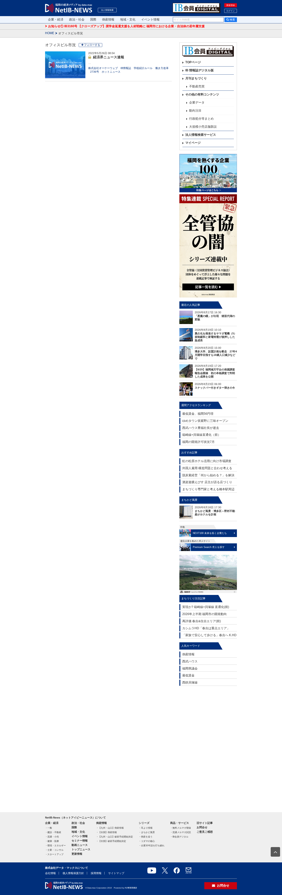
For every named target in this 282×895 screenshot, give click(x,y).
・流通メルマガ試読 (180, 832)
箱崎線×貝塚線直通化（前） (201, 434)
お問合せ (202, 827)
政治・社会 (76, 19)
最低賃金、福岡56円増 (197, 413)
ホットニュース (111, 71)
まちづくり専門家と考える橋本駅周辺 (208, 489)
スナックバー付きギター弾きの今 (215, 387)
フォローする (92, 44)
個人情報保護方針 (73, 873)
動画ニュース (80, 844)
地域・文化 (127, 19)
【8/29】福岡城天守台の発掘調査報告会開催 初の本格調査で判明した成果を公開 (215, 373)
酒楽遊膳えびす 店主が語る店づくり (207, 482)
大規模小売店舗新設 (203, 126)
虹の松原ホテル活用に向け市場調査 (206, 461)
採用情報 (96, 873)
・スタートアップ (54, 854)
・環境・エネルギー (55, 845)
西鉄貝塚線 (190, 682)
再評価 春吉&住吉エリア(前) (201, 621)
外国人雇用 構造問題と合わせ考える (207, 468)
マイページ (193, 142)
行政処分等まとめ (201, 118)
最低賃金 (188, 675)
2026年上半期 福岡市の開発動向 (204, 614)
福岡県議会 (190, 668)
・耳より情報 (146, 828)
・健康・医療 (52, 841)
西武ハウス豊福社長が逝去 (200, 427)
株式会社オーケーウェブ (103, 68)
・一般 (48, 828)
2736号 (94, 71)
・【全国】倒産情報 (106, 832)
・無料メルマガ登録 (180, 828)
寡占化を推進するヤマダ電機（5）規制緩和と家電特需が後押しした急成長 (216, 337)
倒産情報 (108, 19)
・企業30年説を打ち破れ (151, 845)
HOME (49, 33)
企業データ (196, 102)
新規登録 (230, 5)
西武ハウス (190, 661)
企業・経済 (55, 19)
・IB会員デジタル (179, 836)
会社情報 (50, 873)
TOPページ (193, 62)
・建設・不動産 (53, 832)
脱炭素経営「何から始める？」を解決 (208, 475)
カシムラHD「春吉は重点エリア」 (206, 628)
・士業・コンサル (54, 850)
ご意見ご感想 (205, 831)
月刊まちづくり (196, 78)
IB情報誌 (125, 68)
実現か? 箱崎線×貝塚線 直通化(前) (205, 607)
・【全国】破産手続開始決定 (111, 841)
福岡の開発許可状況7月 (198, 441)
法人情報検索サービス (200, 134)
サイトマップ (116, 873)
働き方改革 (162, 68)
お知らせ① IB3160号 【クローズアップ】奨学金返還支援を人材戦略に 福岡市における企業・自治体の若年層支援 (126, 26)
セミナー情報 (80, 840)
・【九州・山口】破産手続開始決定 (114, 836)
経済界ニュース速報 (108, 57)
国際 (93, 19)
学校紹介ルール (143, 68)
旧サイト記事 (205, 822)
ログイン (230, 11)
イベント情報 (150, 19)
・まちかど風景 (147, 832)
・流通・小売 (52, 836)
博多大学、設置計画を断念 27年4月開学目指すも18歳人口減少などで (216, 355)
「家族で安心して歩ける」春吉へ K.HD (209, 635)
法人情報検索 (107, 10)
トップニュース (81, 849)
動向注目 (195, 110)
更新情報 (77, 853)
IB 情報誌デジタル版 (199, 70)
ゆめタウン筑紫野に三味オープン (205, 420)
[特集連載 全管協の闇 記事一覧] (208, 246)
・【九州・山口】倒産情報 (110, 828)
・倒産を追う (146, 836)
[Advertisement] (208, 747)
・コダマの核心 (147, 841)
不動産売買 (196, 86)
